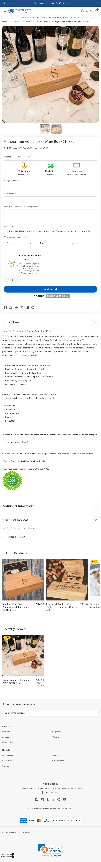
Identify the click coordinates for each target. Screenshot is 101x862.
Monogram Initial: (11, 180)
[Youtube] (64, 799)
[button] (7, 855)
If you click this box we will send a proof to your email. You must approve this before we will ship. (50, 231)
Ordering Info (7, 755)
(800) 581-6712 (58, 17)
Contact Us (7, 760)
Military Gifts (7, 742)
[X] (23, 307)
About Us (56, 755)
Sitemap (5, 766)
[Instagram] (43, 799)
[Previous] (9, 3)
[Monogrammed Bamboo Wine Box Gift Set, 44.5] (23, 655)
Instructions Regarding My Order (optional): (22, 207)
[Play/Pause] (4, 3)
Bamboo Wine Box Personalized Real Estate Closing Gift (16, 607)
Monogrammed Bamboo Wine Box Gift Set (15, 681)
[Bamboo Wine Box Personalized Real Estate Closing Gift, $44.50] (23, 579)
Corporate (56, 731)
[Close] (97, 3)
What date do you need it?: (15, 237)
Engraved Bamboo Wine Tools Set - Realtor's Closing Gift (62, 607)
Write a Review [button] (16, 536)
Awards (5, 737)
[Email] (12, 307)
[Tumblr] (49, 799)
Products (6, 731)
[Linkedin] (28, 307)
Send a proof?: (10, 226)
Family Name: (9, 193)
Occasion (56, 737)
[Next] (91, 3)
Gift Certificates (58, 760)
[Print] (17, 307)
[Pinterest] (34, 307)
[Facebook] (6, 307)
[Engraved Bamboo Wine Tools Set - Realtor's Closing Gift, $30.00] (67, 579)
